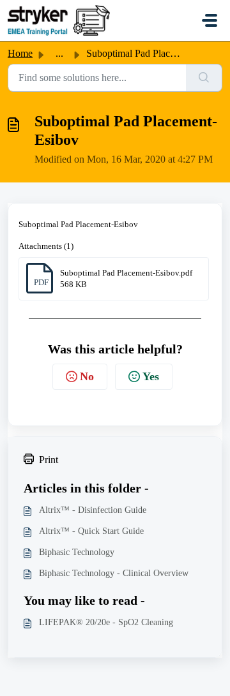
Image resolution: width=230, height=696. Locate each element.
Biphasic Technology (76, 552)
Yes (150, 376)
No (87, 376)
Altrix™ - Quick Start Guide (91, 531)
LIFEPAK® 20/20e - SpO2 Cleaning (106, 622)
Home (20, 53)
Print (48, 459)
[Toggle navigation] (209, 20)
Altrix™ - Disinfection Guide (92, 510)
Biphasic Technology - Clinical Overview (113, 573)
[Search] (204, 78)
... (59, 53)
